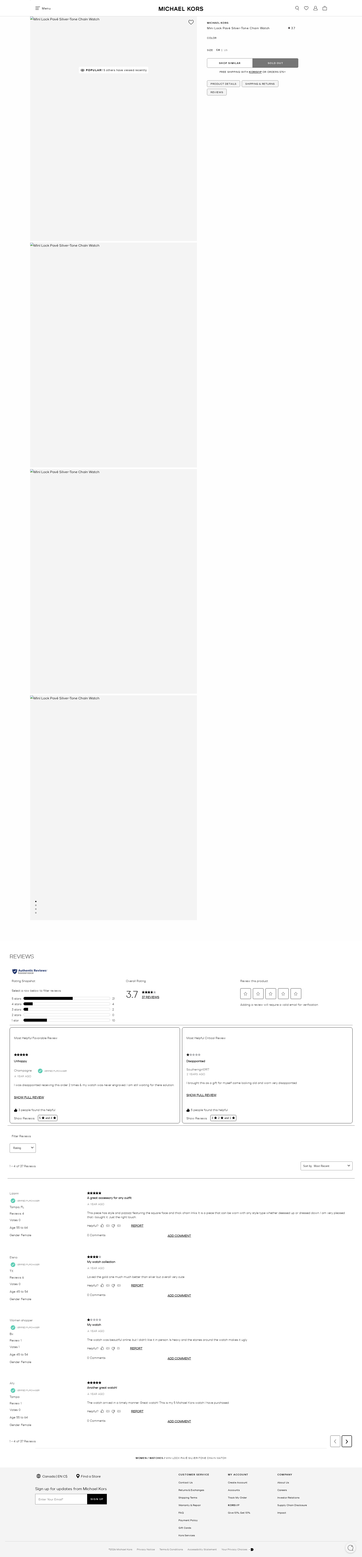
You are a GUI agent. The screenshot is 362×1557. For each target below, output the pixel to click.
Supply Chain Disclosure (292, 1505)
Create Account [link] (237, 1482)
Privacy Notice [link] (146, 1549)
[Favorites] (306, 8)
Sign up (96, 1499)
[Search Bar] (297, 8)
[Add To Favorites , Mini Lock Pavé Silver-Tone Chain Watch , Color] (191, 22)
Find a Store (90, 1476)
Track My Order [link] (237, 1497)
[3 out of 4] (35, 909)
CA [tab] (218, 49)
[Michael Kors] (181, 8)
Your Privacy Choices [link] (234, 1549)
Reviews (217, 92)
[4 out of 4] (35, 912)
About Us (283, 1482)
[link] (233, 1505)
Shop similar (229, 63)
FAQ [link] (181, 1512)
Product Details (224, 83)
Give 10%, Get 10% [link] (239, 1512)
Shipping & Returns (260, 83)
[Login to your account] (315, 8)
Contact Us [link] (185, 1482)
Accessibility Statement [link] (202, 1549)
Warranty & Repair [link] (189, 1505)
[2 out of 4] (35, 905)
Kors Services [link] (186, 1535)
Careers (282, 1490)
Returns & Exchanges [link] (191, 1490)
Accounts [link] (234, 1490)
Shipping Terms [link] (187, 1497)
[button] (350, 1548)
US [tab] (226, 49)
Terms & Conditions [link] (171, 1549)
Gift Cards (184, 1527)
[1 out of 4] (35, 901)
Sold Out (275, 63)
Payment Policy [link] (188, 1520)
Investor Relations (288, 1497)
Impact (281, 1512)
